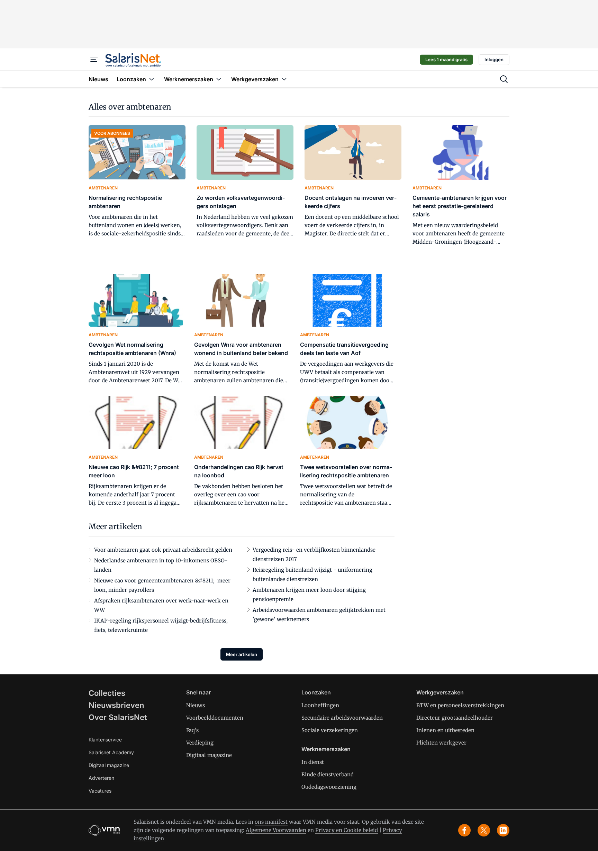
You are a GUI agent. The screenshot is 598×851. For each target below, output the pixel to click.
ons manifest (271, 822)
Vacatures (100, 791)
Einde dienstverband (327, 774)
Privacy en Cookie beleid (346, 830)
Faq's (192, 730)
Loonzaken (316, 692)
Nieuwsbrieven (116, 705)
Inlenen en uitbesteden (445, 730)
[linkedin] (503, 830)
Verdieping (200, 742)
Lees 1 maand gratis (446, 59)
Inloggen (494, 59)
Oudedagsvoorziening (328, 787)
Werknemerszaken (326, 749)
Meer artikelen (241, 654)
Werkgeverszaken (440, 692)
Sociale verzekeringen (329, 730)
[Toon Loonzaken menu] (151, 79)
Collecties (107, 693)
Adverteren (101, 778)
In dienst (312, 762)
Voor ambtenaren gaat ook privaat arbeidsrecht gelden (163, 549)
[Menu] (94, 59)
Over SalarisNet (118, 717)
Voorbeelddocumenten (214, 717)
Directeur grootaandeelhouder (454, 717)
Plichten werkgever (441, 742)
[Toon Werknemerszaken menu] (219, 79)
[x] (484, 830)
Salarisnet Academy (111, 752)
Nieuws (195, 705)
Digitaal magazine (109, 765)
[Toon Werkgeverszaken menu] (284, 79)
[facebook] (464, 830)
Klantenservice (105, 739)
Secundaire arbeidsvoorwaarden (342, 717)
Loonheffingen (320, 705)
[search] (503, 79)
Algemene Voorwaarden (276, 830)
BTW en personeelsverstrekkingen (460, 705)
